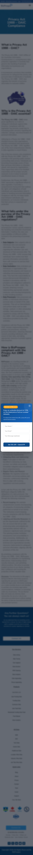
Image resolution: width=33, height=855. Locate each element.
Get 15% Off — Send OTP (16, 444)
